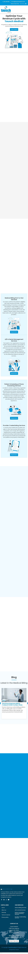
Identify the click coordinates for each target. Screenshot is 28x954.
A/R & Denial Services (20, 910)
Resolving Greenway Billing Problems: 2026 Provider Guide (12, 704)
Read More (14, 332)
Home (3, 907)
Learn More (14, 29)
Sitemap (4, 912)
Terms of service (6, 914)
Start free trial (14, 941)
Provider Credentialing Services (20, 917)
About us (4, 910)
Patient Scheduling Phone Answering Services (19, 913)
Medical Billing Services (20, 907)
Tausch (17, 949)
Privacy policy (5, 917)
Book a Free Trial (15, 3)
